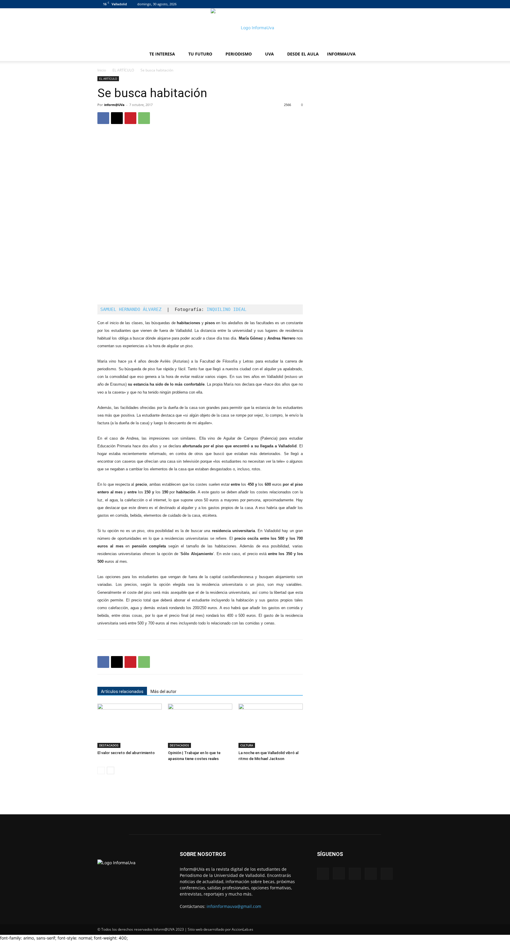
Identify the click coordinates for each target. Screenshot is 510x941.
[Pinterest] (130, 118)
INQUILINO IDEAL (226, 309)
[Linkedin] (388, 4)
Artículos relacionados (122, 691)
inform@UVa (114, 104)
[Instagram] (379, 4)
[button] (405, 54)
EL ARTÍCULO (123, 70)
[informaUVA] (255, 28)
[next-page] (110, 770)
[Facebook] (369, 4)
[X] (398, 4)
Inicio (101, 70)
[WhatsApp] (144, 118)
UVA (269, 54)
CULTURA (246, 745)
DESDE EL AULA (303, 54)
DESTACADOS (109, 745)
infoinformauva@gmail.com (234, 906)
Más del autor (163, 691)
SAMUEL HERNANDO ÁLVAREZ (130, 309)
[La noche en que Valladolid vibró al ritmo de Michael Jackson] (270, 726)
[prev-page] (101, 770)
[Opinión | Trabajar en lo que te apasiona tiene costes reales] (200, 726)
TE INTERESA (162, 54)
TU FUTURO (200, 54)
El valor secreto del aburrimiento (126, 753)
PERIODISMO (238, 54)
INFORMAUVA (341, 54)
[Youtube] (408, 4)
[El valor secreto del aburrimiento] (129, 726)
